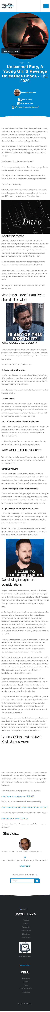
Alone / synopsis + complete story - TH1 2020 (17, 796)
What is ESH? (25, 866)
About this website (26, 988)
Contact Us (26, 992)
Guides (26, 981)
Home (22, 63)
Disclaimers (26, 934)
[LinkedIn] (25, 857)
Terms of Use (26, 927)
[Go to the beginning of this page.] (25, 889)
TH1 (29, 63)
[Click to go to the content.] (25, 121)
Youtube (26, 920)
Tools (26, 985)
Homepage (26, 978)
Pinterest (26, 923)
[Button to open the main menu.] (46, 6)
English (24, 909)
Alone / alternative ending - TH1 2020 (14, 818)
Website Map (26, 937)
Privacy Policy (26, 930)
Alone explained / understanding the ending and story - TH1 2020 (24, 807)
